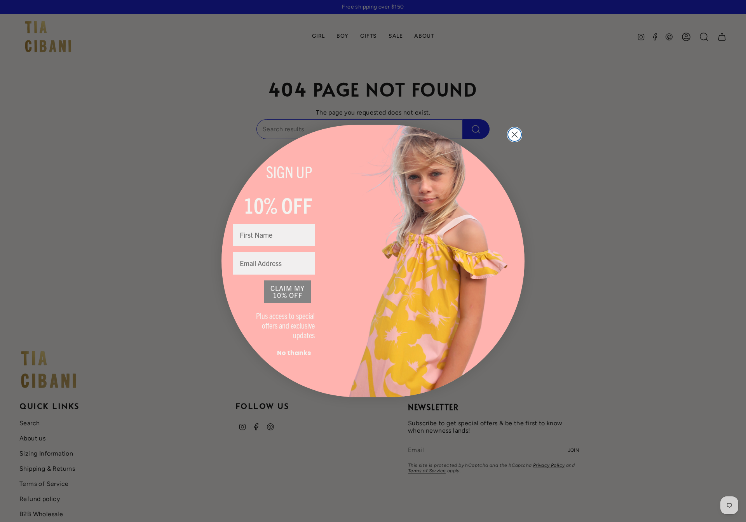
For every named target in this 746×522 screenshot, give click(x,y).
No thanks (294, 352)
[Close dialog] (514, 134)
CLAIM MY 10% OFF (287, 291)
